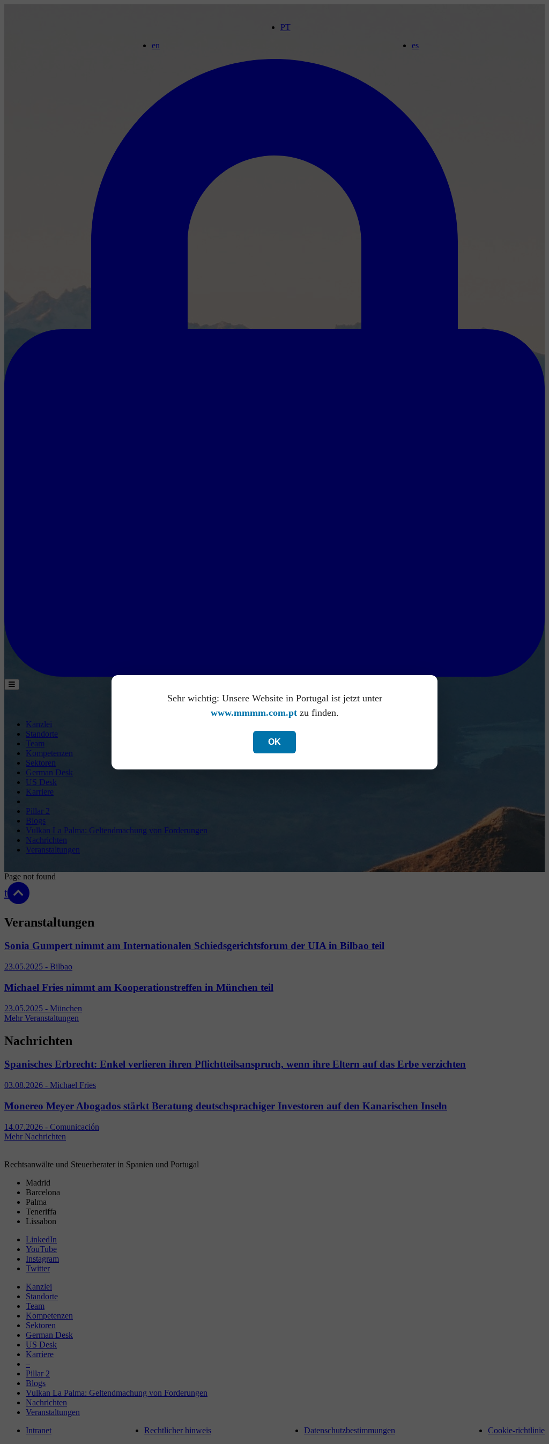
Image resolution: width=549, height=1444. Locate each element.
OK (274, 741)
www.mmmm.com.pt (254, 712)
